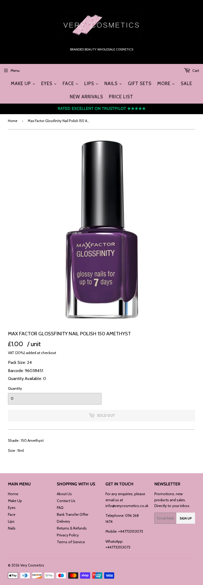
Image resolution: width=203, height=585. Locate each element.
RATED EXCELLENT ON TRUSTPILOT (102, 108)
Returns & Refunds (72, 528)
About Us (64, 493)
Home (12, 121)
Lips (11, 521)
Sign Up (186, 518)
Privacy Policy (68, 535)
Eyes (12, 507)
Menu (15, 70)
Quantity (15, 388)
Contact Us (66, 500)
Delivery (63, 521)
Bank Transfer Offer (72, 514)
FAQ (60, 507)
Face (11, 514)
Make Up (15, 500)
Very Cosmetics (32, 565)
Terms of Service (71, 542)
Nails (12, 528)
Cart (195, 70)
